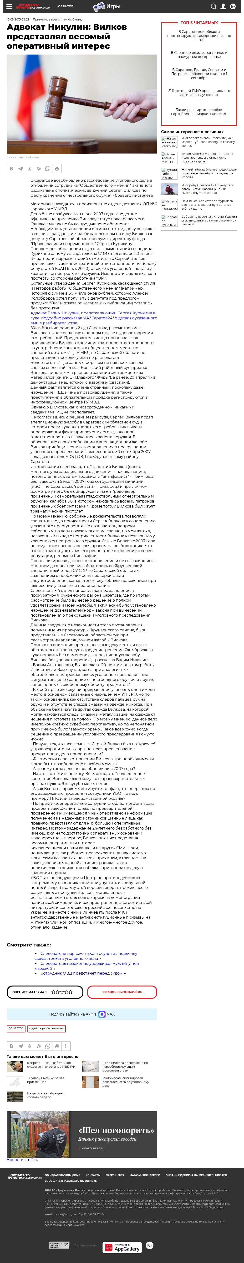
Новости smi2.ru (22, 1159)
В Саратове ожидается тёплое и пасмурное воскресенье (199, 55)
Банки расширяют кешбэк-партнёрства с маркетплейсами (199, 112)
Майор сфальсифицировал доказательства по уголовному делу (125, 1081)
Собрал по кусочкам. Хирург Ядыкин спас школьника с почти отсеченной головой (209, 220)
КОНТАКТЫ (93, 1175)
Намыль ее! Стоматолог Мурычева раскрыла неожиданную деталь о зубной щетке (207, 204)
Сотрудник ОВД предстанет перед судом (82, 973)
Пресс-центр (115, 1175)
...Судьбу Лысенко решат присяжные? (45, 1080)
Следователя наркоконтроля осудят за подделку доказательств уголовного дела (86, 956)
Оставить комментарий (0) (122, 992)
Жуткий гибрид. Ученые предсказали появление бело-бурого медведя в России (209, 173)
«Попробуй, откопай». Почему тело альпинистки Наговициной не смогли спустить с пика (208, 189)
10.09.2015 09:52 (18, 19)
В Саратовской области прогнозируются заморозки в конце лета (199, 36)
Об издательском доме (62, 1175)
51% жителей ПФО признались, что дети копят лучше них (199, 93)
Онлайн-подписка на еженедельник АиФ (197, 1175)
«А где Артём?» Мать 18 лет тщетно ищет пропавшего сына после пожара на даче (207, 157)
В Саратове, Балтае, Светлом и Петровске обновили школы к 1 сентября (199, 74)
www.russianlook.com (23, 157)
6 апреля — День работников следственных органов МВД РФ (51, 1064)
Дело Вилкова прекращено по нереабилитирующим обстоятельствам (125, 1066)
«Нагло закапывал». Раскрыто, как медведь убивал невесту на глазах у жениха (208, 141)
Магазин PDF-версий (145, 1175)
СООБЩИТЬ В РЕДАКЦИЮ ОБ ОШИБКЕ (71, 1180)
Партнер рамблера (86, 1245)
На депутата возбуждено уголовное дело (45, 1095)
